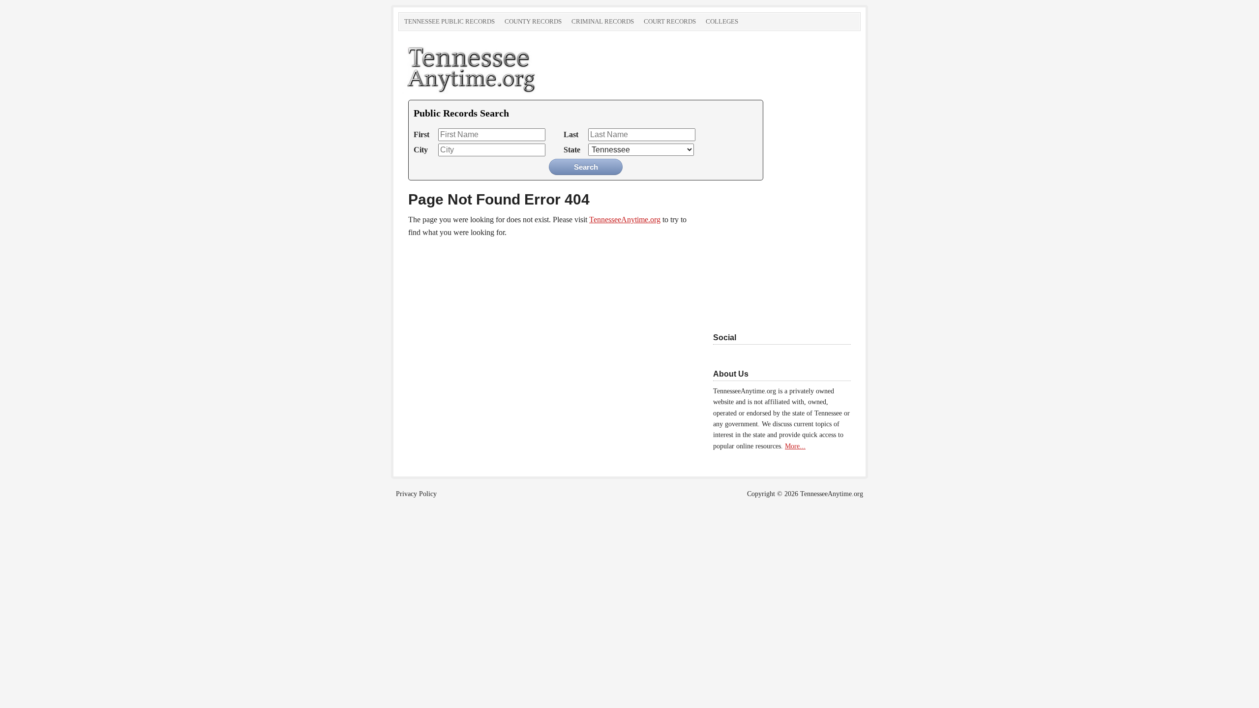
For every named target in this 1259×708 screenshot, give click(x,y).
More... (795, 446)
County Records (533, 21)
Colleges (722, 21)
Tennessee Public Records (449, 21)
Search (586, 167)
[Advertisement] (774, 251)
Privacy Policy (416, 494)
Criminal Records (602, 21)
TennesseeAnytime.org (509, 68)
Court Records (670, 21)
